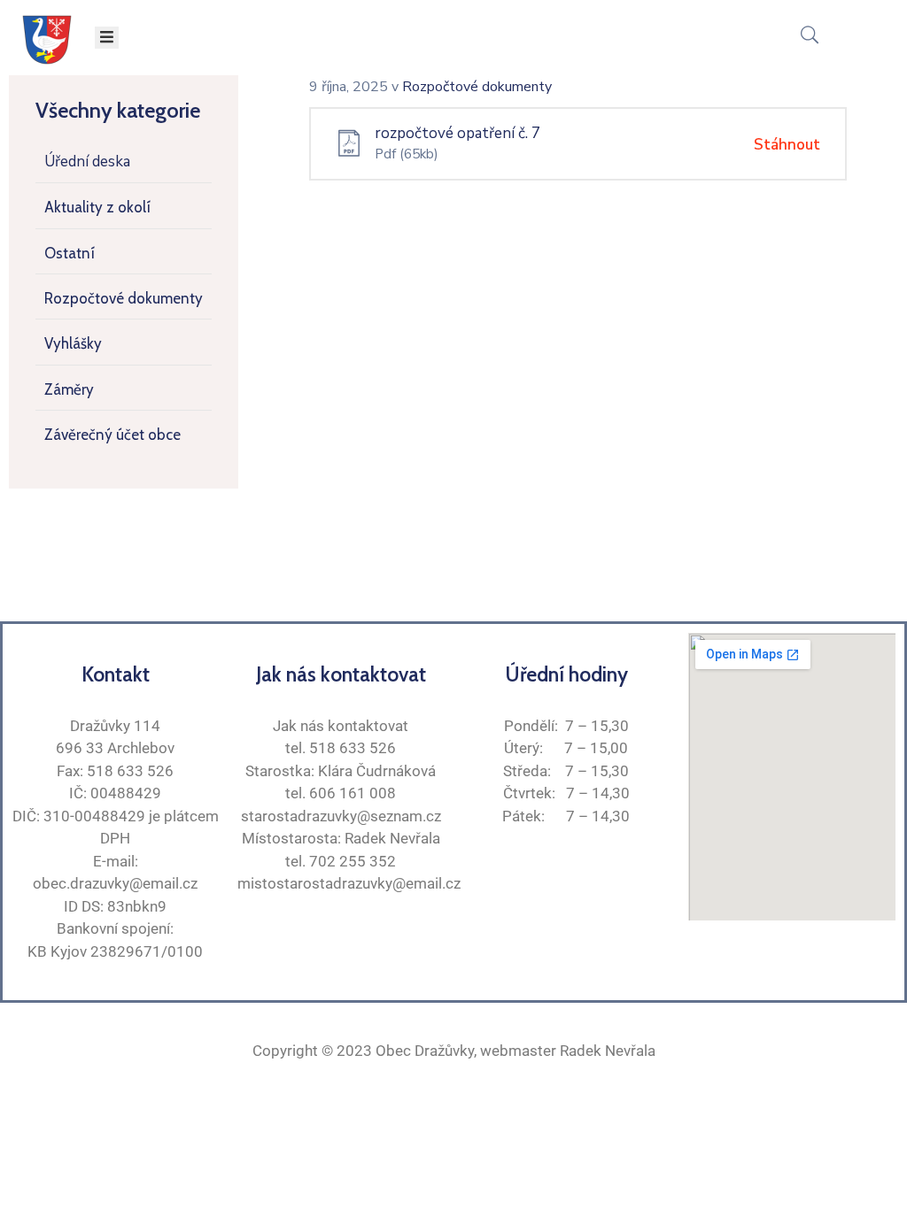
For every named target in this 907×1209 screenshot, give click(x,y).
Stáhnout (787, 145)
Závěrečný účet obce (112, 434)
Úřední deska (87, 161)
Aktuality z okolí (97, 207)
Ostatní (69, 253)
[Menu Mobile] (107, 38)
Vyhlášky (73, 343)
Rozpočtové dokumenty (123, 298)
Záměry (69, 389)
